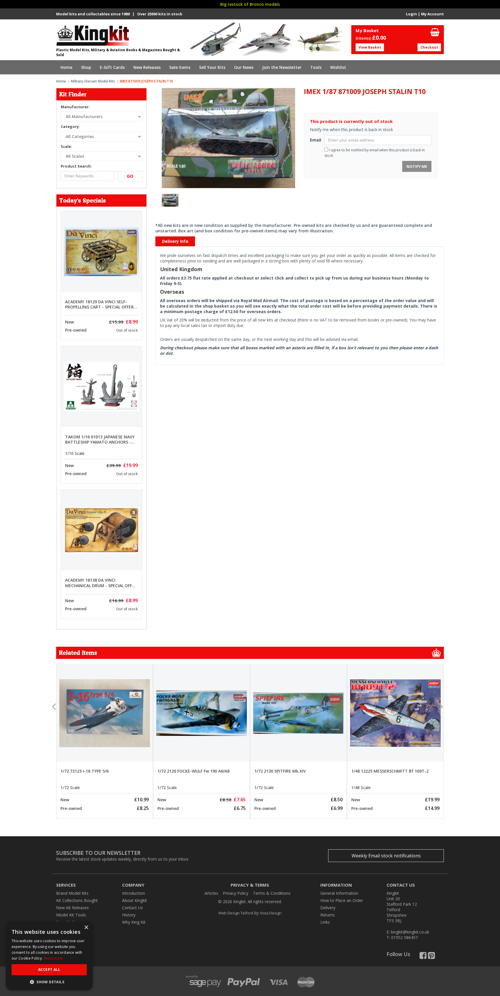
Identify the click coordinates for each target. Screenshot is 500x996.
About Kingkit (134, 900)
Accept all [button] (49, 969)
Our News (243, 67)
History (128, 915)
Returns (327, 915)
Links (325, 922)
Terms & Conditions (272, 893)
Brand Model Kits (72, 893)
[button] (49, 981)
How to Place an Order (341, 900)
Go (130, 176)
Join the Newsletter (282, 67)
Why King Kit (134, 922)
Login (411, 13)
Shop (86, 67)
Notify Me (417, 166)
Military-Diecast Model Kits (93, 81)
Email (315, 140)
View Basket (370, 47)
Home (66, 67)
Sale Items (179, 67)
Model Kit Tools (71, 915)
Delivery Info (175, 241)
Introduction (133, 893)
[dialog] (49, 955)
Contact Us (132, 907)
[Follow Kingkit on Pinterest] (431, 957)
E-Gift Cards (112, 67)
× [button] (86, 927)
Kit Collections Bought (77, 900)
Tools (315, 67)
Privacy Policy (235, 893)
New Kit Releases (72, 907)
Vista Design (271, 913)
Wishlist (338, 67)
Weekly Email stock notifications (386, 855)
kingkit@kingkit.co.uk (410, 932)
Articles (211, 893)
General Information (339, 893)
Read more (53, 958)
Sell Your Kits (212, 67)
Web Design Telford (235, 913)
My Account (432, 13)
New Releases (147, 67)
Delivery (327, 907)
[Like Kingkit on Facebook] (423, 957)
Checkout (429, 47)
